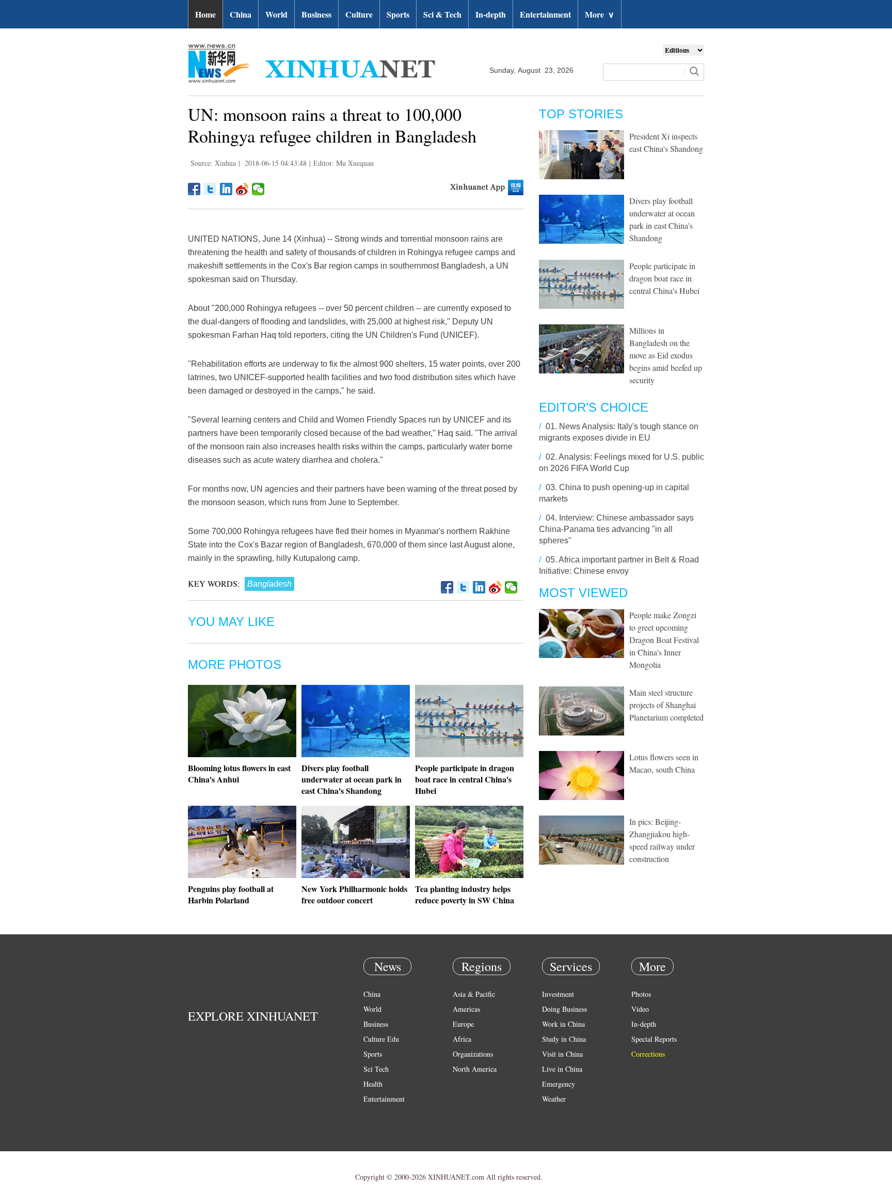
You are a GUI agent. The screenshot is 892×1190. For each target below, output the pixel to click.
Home (205, 14)
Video (640, 1009)
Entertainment (545, 14)
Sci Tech (376, 1069)
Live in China (562, 1069)
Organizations (473, 1054)
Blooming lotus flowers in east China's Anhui (239, 773)
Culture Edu (381, 1039)
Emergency (558, 1084)
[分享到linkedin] (226, 189)
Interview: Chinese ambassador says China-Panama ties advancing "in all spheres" (616, 529)
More (599, 14)
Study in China (564, 1039)
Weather (554, 1099)
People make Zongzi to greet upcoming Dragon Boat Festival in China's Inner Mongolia (664, 639)
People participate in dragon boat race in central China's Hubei (464, 779)
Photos (641, 994)
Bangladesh (269, 584)
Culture (359, 14)
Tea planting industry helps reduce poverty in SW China (464, 894)
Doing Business (564, 1009)
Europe (463, 1024)
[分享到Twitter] (210, 189)
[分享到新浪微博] (242, 189)
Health (373, 1084)
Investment (558, 994)
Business (316, 14)
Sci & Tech (442, 14)
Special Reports (654, 1039)
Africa (462, 1039)
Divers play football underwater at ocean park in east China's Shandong (351, 779)
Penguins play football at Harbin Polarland (231, 894)
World (276, 14)
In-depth (490, 14)
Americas (466, 1009)
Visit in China (562, 1054)
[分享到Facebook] (194, 189)
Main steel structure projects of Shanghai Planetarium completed (666, 705)
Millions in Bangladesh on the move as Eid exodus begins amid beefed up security (665, 355)
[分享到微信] (258, 189)
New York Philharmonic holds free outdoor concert (354, 894)
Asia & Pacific (474, 994)
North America (475, 1069)
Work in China (563, 1024)
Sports (398, 14)
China (240, 14)
